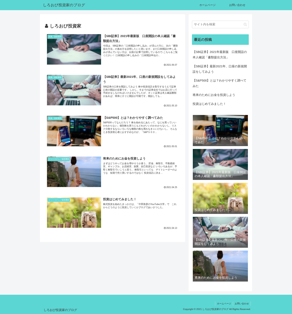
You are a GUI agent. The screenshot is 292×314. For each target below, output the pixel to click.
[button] (245, 24)
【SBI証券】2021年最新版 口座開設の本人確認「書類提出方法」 (220, 54)
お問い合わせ (242, 303)
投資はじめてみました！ (209, 104)
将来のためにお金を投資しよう (214, 95)
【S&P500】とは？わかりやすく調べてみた (219, 83)
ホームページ (224, 303)
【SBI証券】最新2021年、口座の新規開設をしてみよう (220, 69)
